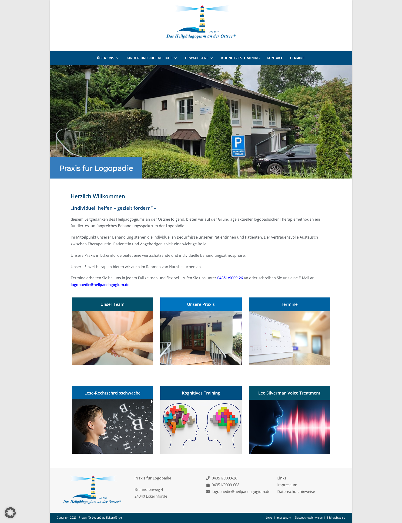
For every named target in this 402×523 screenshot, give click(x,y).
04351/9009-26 (230, 277)
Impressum (287, 484)
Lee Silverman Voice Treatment (289, 393)
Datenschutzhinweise (296, 491)
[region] (201, 122)
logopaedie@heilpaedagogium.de (100, 284)
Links (281, 478)
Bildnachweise (336, 518)
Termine (289, 304)
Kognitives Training (201, 393)
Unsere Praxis (201, 304)
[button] (10, 513)
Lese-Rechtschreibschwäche (112, 393)
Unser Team (112, 304)
